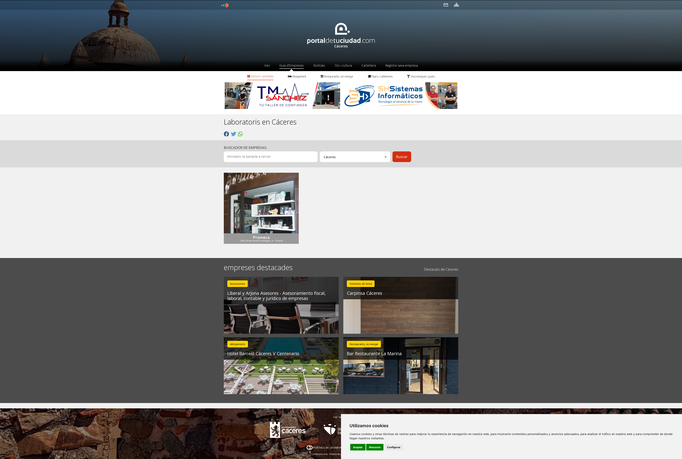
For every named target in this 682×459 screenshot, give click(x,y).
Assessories (237, 283)
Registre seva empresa (401, 65)
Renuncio (375, 447)
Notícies (319, 65)
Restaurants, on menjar (338, 76)
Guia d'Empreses (291, 65)
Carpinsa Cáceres (364, 293)
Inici (267, 65)
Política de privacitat (339, 454)
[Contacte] (445, 4)
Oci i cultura (343, 65)
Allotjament (298, 76)
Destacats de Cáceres (441, 269)
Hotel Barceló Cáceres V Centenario (263, 353)
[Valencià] (224, 5)
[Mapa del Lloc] (456, 4)
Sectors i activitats (262, 76)
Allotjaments (237, 344)
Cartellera (369, 65)
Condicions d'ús (320, 454)
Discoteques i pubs (422, 76)
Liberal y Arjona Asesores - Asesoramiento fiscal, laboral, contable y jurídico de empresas (276, 295)
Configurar (393, 447)
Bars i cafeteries (382, 76)
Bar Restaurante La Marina (374, 353)
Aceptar (358, 447)
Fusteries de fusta (361, 283)
